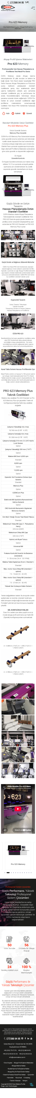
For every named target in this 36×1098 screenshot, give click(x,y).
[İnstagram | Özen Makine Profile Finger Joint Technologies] (22, 1038)
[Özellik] (18, 235)
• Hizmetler (10, 1077)
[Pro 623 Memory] (18, 46)
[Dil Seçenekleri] (27, 2)
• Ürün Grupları (7, 1063)
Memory (18, 63)
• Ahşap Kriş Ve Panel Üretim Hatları (18, 1072)
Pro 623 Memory (18, 22)
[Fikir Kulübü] (32, 1085)
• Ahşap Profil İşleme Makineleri (23, 1063)
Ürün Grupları (15, 27)
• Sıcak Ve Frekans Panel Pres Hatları (14, 1074)
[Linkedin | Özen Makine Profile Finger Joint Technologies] (28, 1038)
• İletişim (24, 1080)
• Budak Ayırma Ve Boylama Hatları (18, 1069)
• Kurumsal (18, 1077)
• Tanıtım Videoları (15, 1080)
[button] (5, 872)
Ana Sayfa (7, 27)
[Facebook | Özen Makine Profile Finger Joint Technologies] (25, 1038)
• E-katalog (26, 1077)
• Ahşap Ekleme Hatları (18, 1066)
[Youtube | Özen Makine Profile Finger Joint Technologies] (31, 1038)
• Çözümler (30, 1074)
